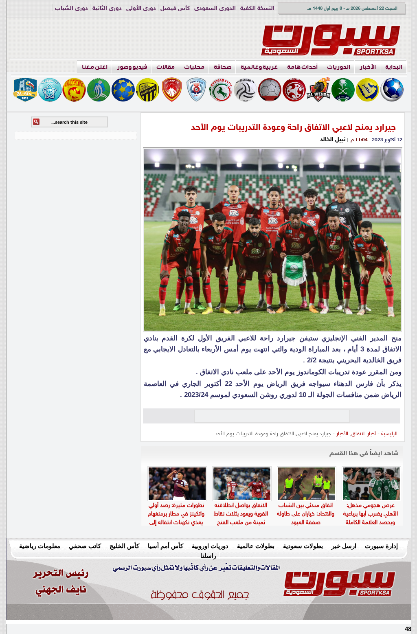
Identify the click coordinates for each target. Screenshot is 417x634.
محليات (194, 67)
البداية (393, 67)
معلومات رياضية (39, 545)
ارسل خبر (343, 545)
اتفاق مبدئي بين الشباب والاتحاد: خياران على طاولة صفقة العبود (305, 514)
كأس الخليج (124, 545)
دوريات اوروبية (210, 545)
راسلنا (208, 555)
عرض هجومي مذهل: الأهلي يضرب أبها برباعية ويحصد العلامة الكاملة (370, 514)
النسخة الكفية (257, 8)
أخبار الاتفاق (363, 434)
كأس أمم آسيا (165, 545)
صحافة (222, 67)
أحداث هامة (302, 67)
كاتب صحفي (85, 545)
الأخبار (368, 67)
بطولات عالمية (255, 545)
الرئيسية (389, 434)
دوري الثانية (107, 8)
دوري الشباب (71, 8)
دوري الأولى (141, 8)
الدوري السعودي (215, 8)
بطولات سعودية (303, 545)
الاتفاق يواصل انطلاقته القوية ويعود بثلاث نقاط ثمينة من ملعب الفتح (241, 514)
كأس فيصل (175, 8)
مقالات (165, 67)
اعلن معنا (95, 67)
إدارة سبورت (381, 545)
